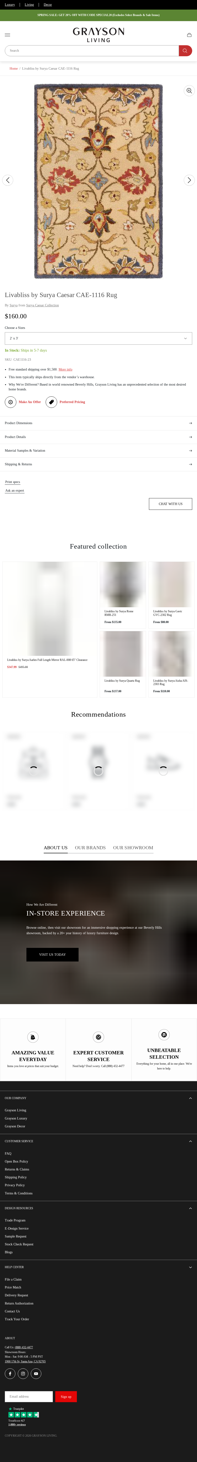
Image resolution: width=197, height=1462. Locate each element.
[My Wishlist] (178, 35)
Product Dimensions (18, 423)
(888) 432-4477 (24, 1347)
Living (29, 4)
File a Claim (13, 1279)
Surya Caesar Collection (42, 305)
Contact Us (12, 1311)
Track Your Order (17, 1319)
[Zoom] (189, 90)
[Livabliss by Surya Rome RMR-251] (123, 584)
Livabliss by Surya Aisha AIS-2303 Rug (170, 682)
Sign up (66, 1397)
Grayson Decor (15, 1126)
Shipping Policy (16, 1177)
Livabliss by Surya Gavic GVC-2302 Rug (167, 613)
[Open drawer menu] (7, 35)
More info (65, 369)
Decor (48, 4)
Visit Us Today (52, 954)
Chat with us (171, 504)
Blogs (8, 1252)
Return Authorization (19, 1303)
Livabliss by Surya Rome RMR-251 (119, 613)
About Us (56, 847)
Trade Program (15, 1220)
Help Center (14, 1267)
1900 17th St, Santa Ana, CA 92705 (25, 1361)
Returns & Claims (17, 1169)
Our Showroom (133, 847)
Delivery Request (16, 1295)
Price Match (13, 1287)
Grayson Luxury (16, 1118)
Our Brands (90, 847)
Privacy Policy (15, 1185)
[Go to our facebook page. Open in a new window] (10, 1373)
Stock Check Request (19, 1244)
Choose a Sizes (15, 328)
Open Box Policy (16, 1161)
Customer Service (19, 1141)
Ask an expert (14, 490)
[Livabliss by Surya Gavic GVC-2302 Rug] (172, 584)
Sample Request (15, 1236)
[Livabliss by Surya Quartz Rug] (123, 654)
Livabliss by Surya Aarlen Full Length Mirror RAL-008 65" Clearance (47, 660)
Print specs (12, 482)
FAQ (8, 1153)
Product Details (15, 437)
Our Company (15, 1098)
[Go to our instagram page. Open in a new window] (23, 1373)
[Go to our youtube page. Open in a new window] (36, 1373)
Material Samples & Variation (25, 450)
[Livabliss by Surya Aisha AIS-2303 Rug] (172, 654)
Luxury (10, 4)
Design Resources (19, 1208)
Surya (14, 305)
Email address (19, 1396)
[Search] (185, 50)
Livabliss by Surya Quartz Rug (122, 680)
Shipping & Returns (18, 464)
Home (14, 68)
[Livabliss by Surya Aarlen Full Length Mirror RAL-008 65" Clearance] (50, 609)
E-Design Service (17, 1228)
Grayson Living (15, 1110)
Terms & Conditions (18, 1193)
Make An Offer (30, 402)
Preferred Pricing (72, 402)
